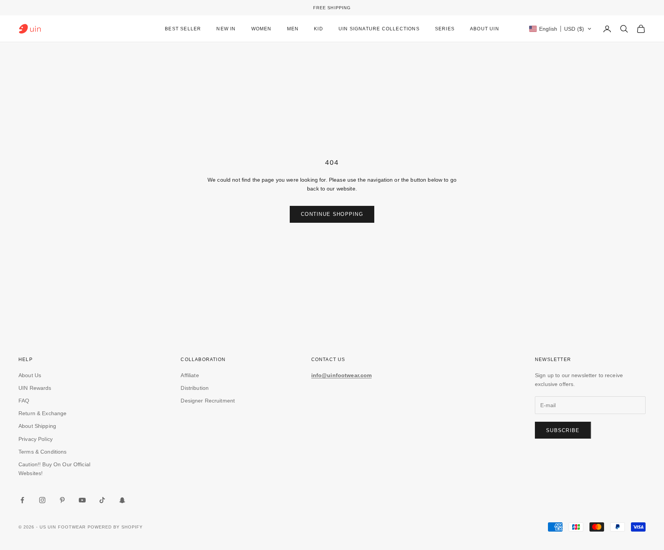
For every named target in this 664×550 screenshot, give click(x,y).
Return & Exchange (42, 413)
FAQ (23, 401)
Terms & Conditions (42, 452)
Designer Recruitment (208, 401)
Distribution (195, 388)
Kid (318, 28)
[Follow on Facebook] (22, 500)
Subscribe (563, 430)
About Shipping (37, 426)
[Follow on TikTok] (102, 500)
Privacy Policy (35, 439)
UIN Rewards (34, 388)
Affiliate (190, 375)
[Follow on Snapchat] (122, 500)
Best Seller (183, 28)
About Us (29, 375)
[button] (560, 29)
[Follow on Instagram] (42, 500)
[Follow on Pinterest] (62, 500)
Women (261, 28)
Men (293, 28)
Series (445, 28)
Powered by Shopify (115, 527)
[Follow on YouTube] (82, 500)
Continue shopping (332, 214)
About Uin (484, 28)
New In (226, 28)
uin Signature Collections (379, 28)
